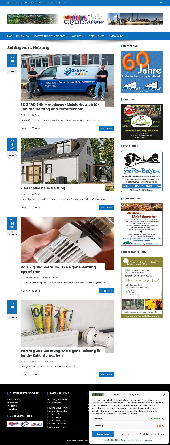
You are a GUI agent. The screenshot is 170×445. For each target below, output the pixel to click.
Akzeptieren (103, 434)
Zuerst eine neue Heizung (43, 188)
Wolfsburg (12, 405)
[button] (164, 394)
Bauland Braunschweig (58, 407)
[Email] (39, 128)
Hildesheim (12, 402)
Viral (86, 440)
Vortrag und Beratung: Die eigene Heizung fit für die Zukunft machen (60, 353)
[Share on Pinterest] (36, 128)
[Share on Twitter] (33, 128)
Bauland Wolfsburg (56, 423)
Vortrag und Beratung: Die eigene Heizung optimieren (58, 269)
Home (9, 36)
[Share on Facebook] (29, 128)
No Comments (13, 70)
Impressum (148, 440)
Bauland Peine (54, 417)
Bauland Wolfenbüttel (58, 427)
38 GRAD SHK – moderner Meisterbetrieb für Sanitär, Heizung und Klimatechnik (60, 107)
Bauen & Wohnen (116, 36)
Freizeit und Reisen (97, 36)
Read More (106, 128)
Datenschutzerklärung (131, 440)
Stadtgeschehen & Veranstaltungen (50, 36)
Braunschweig (14, 399)
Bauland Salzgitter (56, 420)
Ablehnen (126, 434)
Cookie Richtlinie (112, 440)
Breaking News (22, 36)
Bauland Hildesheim (57, 411)
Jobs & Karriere (77, 36)
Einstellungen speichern (152, 434)
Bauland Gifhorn (55, 414)
